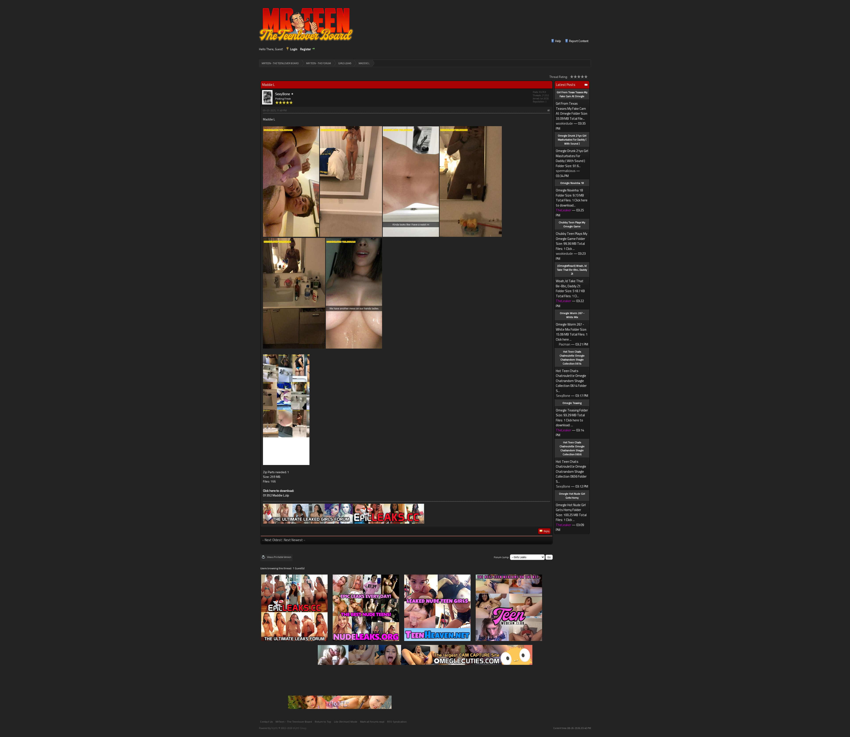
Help (558, 41)
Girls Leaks (344, 63)
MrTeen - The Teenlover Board (280, 63)
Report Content (578, 41)
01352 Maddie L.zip (276, 495)
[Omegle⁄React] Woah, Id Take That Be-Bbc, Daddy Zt (572, 270)
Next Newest (293, 539)
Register (305, 49)
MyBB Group (299, 728)
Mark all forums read (372, 722)
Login (293, 49)
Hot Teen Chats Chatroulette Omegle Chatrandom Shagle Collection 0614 (572, 357)
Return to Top (323, 722)
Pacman (564, 344)
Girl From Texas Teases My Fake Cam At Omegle (572, 94)
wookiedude (564, 123)
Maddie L (364, 63)
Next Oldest (273, 539)
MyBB (274, 728)
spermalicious (566, 170)
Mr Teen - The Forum (318, 63)
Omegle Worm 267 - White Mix (572, 315)
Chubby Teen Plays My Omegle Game (572, 224)
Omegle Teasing (571, 403)
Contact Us (266, 722)
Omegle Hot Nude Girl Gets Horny (572, 496)
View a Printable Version (279, 557)
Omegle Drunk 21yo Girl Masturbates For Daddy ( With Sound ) (572, 139)
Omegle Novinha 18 (572, 183)
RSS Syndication (397, 722)
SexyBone (282, 93)
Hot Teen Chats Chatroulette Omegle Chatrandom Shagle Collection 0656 (572, 448)
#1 (549, 110)
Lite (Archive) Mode (345, 722)
